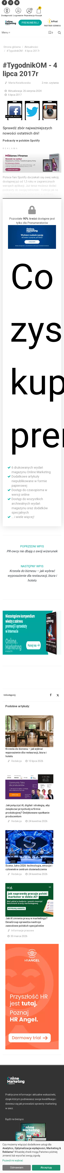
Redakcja (16, 761)
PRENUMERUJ (30, 22)
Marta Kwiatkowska (20, 82)
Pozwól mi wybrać (12, 1160)
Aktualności (31, 47)
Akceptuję (46, 1167)
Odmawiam (16, 1167)
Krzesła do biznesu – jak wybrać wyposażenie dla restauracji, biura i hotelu (26, 752)
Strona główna (12, 47)
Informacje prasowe (22, 930)
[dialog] (32, 1157)
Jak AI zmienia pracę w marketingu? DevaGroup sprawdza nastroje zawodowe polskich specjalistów (26, 922)
